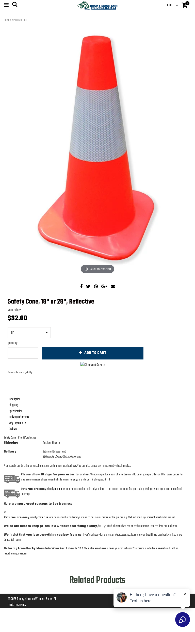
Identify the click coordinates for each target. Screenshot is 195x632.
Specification (16, 411)
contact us (42, 517)
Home (6, 20)
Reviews (13, 429)
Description (15, 399)
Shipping (13, 405)
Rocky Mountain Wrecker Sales (35, 599)
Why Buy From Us (17, 423)
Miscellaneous (19, 20)
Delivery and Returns (19, 417)
